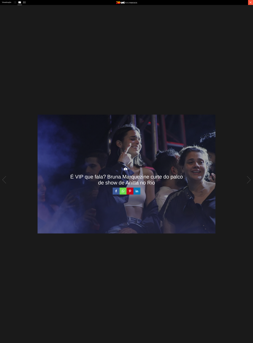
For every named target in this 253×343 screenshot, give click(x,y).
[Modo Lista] (15, 2)
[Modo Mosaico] (24, 2)
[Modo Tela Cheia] (20, 2)
